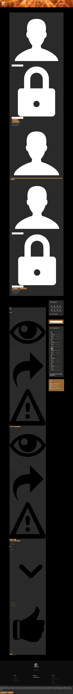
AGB (53, 680)
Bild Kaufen (16, 677)
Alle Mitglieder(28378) (54, 313)
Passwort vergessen (15, 125)
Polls (13, 603)
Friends (12, 549)
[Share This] (28, 388)
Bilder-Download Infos (56, 383)
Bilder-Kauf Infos (55, 386)
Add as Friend (12, 426)
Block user (13, 544)
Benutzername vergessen (15, 124)
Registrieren (15, 121)
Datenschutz (54, 682)
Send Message (17, 426)
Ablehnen (10, 692)
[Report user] (28, 425)
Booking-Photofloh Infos (56, 388)
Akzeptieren (3, 692)
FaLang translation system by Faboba (13, 655)
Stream (11, 654)
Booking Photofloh (17, 680)
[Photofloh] (36, 665)
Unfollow (12, 543)
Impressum (54, 677)
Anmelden (15, 119)
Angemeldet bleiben (16, 122)
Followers (14, 604)
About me (14, 654)
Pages (13, 602)
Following (14, 606)
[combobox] (56, 322)
